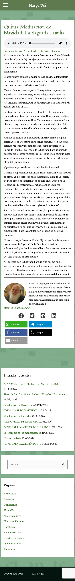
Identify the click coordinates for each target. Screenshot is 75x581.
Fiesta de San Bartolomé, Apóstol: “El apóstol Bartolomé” (36, 394)
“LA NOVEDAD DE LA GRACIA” (21, 421)
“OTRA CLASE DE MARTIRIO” (21, 410)
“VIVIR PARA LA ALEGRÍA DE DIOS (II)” (26, 427)
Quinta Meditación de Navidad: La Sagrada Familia (27, 51)
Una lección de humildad (17, 416)
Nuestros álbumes (14, 521)
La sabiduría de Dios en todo (19, 405)
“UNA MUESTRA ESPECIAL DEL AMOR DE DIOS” (32, 383)
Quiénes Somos (12, 543)
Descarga (56, 51)
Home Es (9, 510)
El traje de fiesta (12, 438)
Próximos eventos (14, 538)
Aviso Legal (10, 493)
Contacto (9, 499)
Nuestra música (12, 515)
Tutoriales (9, 549)
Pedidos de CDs (12, 532)
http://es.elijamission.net (17, 308)
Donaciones (10, 504)
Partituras (9, 526)
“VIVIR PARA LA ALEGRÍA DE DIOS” (24, 443)
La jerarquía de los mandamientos (22, 432)
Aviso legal (38, 573)
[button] (21, 315)
